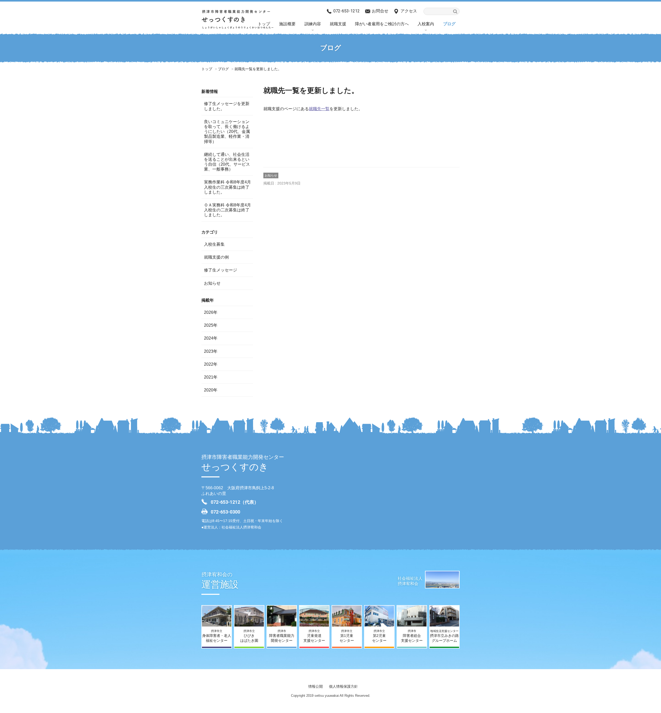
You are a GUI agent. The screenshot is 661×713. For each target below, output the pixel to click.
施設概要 (287, 24)
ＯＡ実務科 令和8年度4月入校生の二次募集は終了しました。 (227, 210)
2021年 (210, 377)
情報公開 (315, 686)
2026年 (210, 312)
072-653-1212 (346, 11)
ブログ (449, 24)
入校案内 (426, 24)
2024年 (210, 338)
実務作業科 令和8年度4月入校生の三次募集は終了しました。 (227, 187)
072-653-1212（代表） (235, 502)
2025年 (210, 325)
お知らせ (271, 175)
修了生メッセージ (220, 270)
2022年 (210, 364)
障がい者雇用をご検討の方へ (382, 24)
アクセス (408, 11)
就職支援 (338, 24)
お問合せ (380, 11)
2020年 (210, 390)
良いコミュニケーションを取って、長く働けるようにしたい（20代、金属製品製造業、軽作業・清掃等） (227, 131)
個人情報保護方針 (343, 686)
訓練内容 (312, 24)
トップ (206, 69)
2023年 (210, 351)
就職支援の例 (216, 257)
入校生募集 (214, 244)
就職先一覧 (319, 109)
